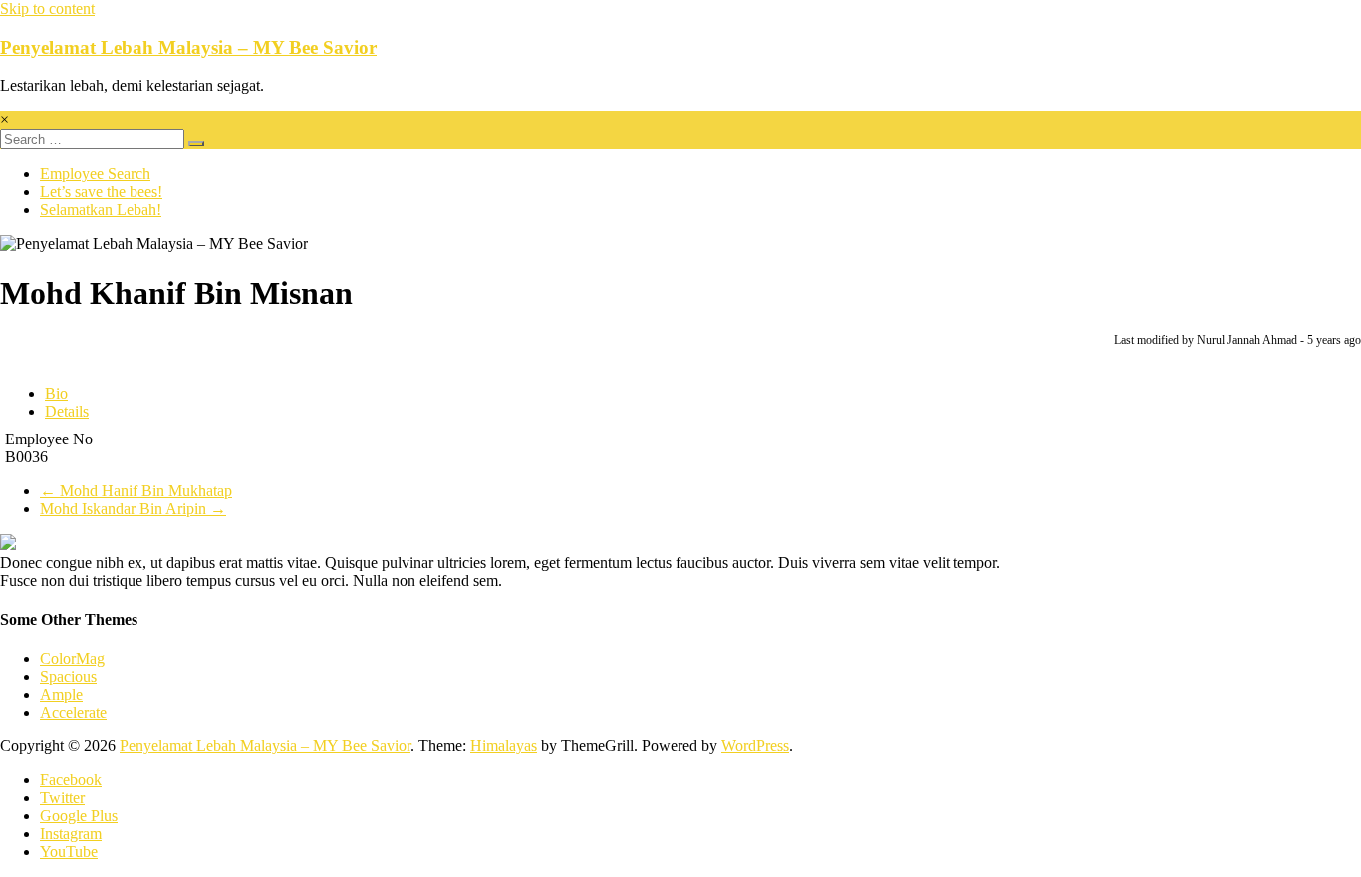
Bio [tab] (56, 393)
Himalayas (503, 745)
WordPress (755, 745)
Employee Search (95, 173)
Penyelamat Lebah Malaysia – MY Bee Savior (188, 47)
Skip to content (47, 8)
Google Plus (79, 815)
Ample (61, 694)
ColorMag (72, 658)
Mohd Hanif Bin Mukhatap (136, 490)
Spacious (68, 676)
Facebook (71, 779)
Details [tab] (67, 411)
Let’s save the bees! (101, 191)
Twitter (62, 797)
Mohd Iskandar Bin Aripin (133, 508)
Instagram (71, 833)
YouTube (69, 851)
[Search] (196, 143)
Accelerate (73, 712)
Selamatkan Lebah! (100, 209)
